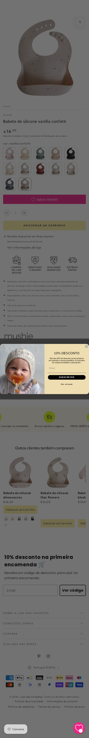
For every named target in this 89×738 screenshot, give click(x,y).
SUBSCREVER (66, 377)
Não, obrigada (67, 384)
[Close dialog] (86, 346)
